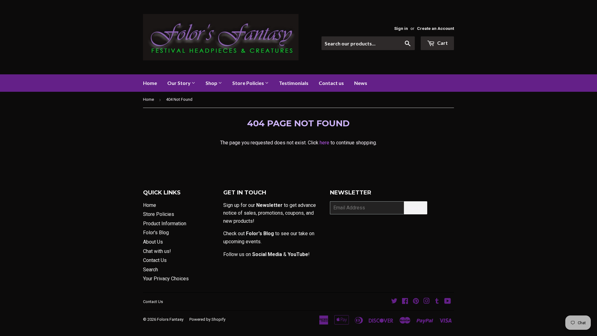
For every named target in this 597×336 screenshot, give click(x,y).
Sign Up (415, 207)
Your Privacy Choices (166, 279)
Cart (442, 43)
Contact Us (155, 260)
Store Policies (248, 83)
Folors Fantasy (170, 319)
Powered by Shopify (207, 319)
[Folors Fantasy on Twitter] (394, 302)
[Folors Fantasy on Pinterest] (416, 302)
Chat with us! (157, 251)
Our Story (179, 83)
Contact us (331, 83)
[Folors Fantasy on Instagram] (426, 302)
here (324, 143)
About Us (153, 242)
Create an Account (435, 28)
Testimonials (293, 83)
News (360, 83)
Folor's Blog (156, 233)
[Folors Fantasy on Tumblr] (437, 302)
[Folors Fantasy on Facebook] (405, 302)
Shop (212, 83)
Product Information (164, 223)
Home (150, 83)
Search (150, 270)
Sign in (401, 28)
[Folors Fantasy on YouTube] (447, 302)
